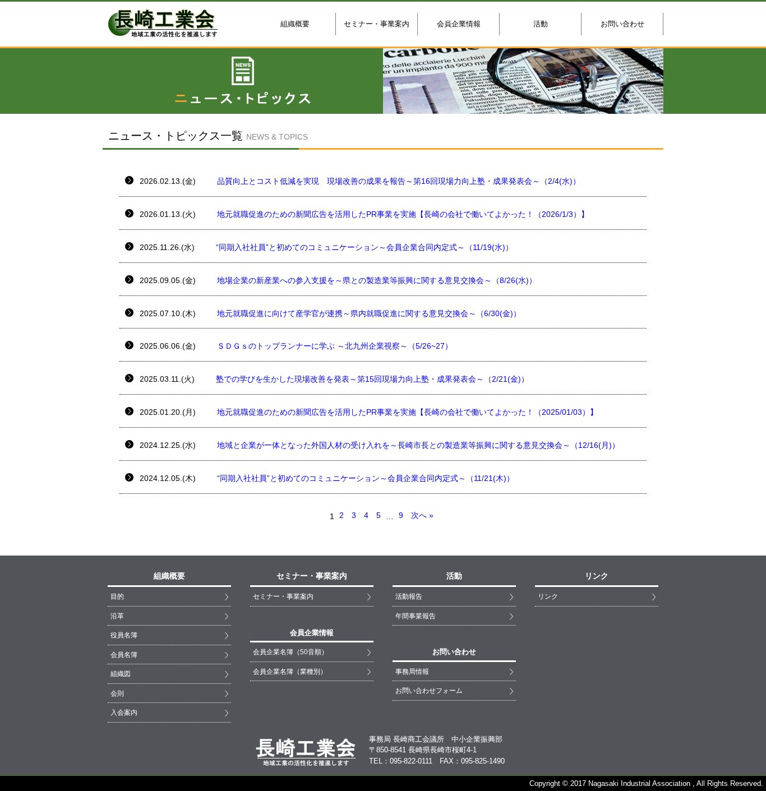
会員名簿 (123, 654)
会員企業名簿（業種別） (290, 671)
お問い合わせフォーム (429, 690)
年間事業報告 (415, 615)
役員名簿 (123, 635)
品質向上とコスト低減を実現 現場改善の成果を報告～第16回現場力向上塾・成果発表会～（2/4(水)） (397, 181)
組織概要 (295, 24)
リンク (548, 596)
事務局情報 (412, 671)
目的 (117, 596)
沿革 (117, 615)
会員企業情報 (459, 24)
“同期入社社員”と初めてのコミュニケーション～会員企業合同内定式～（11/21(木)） (364, 478)
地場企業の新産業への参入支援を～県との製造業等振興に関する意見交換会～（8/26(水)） (376, 280)
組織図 (120, 673)
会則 (117, 693)
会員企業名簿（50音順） (290, 651)
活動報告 (408, 596)
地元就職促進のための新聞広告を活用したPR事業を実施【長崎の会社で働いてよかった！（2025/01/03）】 (406, 412)
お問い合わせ (622, 24)
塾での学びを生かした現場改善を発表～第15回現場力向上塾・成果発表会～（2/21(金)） (371, 378)
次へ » (422, 515)
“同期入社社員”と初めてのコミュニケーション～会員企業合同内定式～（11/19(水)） (363, 247)
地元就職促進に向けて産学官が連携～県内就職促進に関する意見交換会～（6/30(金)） (368, 313)
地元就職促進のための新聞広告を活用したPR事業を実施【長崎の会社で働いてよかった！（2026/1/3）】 (402, 214)
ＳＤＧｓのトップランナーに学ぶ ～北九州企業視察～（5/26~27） (334, 345)
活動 (540, 24)
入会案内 (123, 712)
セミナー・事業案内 (376, 24)
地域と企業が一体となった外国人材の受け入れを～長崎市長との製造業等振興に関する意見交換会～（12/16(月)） (417, 445)
